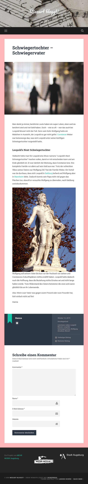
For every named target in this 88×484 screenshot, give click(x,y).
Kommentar (17, 367)
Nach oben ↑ (78, 479)
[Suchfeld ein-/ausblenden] (82, 30)
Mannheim (19, 177)
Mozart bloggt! (44, 11)
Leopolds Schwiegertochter (64, 328)
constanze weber (64, 325)
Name (15, 398)
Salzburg (48, 173)
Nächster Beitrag (64, 341)
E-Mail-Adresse (18, 409)
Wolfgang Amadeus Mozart (68, 330)
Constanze (62, 134)
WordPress (52, 477)
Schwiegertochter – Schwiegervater (32, 50)
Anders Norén (65, 479)
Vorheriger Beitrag (64, 337)
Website (15, 419)
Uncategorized (63, 321)
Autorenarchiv (17, 323)
